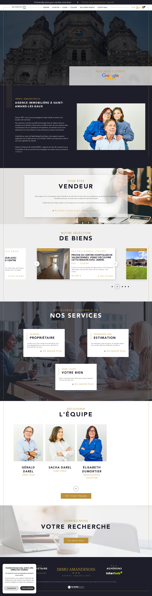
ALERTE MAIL (102, 7)
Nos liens (100, 582)
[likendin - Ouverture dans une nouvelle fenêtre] (149, 198)
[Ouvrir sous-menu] (60, 7)
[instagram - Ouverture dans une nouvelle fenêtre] (149, 187)
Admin (95, 582)
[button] (36, 263)
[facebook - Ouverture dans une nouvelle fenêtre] (149, 181)
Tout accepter (27, 588)
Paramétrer (11, 588)
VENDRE (46, 7)
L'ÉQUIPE (73, 7)
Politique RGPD (107, 582)
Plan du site (79, 582)
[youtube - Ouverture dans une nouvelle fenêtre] (149, 193)
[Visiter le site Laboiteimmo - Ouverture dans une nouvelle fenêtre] (76, 589)
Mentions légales (88, 582)
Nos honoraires (71, 582)
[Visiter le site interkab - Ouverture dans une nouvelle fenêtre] (114, 573)
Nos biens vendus (87, 7)
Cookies (114, 581)
